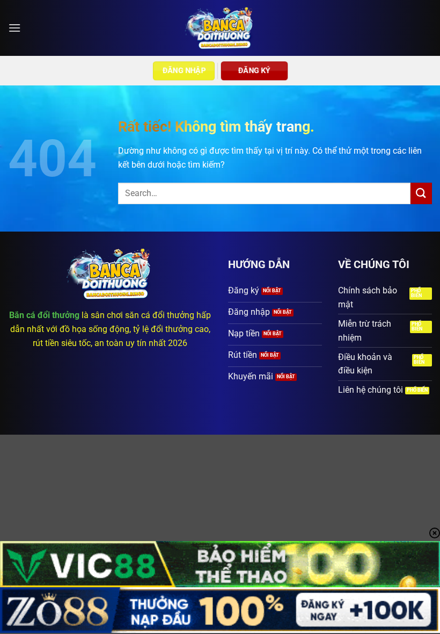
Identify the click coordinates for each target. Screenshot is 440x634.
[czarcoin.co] (220, 27)
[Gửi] (421, 193)
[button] (14, 28)
